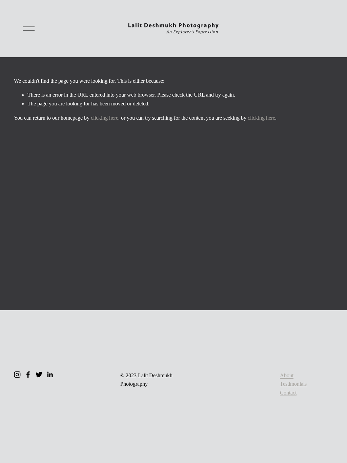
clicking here (104, 118)
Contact (288, 393)
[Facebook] (28, 374)
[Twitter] (39, 374)
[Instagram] (17, 374)
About (286, 375)
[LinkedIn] (49, 374)
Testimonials (293, 384)
